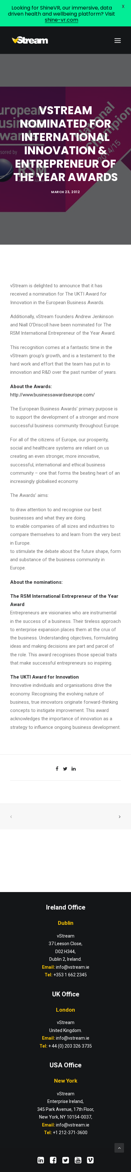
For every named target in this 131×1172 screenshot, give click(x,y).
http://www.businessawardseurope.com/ (52, 395)
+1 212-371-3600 (70, 1132)
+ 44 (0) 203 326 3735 (70, 1046)
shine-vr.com (61, 20)
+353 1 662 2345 (70, 974)
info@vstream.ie (72, 1038)
